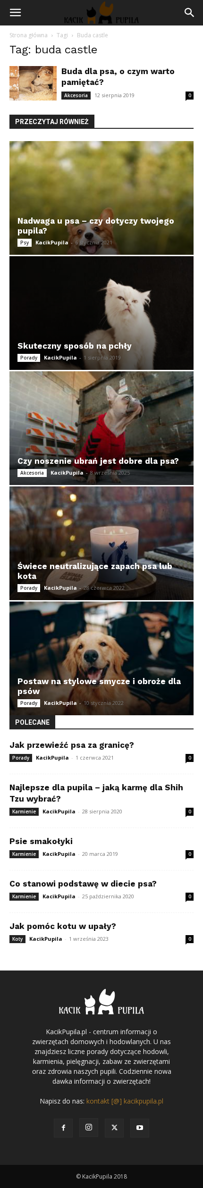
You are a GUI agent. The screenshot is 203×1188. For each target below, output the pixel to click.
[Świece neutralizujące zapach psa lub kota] (101, 543)
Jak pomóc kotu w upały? (62, 926)
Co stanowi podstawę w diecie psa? (83, 883)
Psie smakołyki (41, 841)
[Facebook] (63, 1128)
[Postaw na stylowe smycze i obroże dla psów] (101, 658)
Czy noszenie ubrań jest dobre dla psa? (98, 461)
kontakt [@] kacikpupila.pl (124, 1100)
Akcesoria (76, 95)
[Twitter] (114, 1128)
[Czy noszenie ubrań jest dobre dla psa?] (101, 428)
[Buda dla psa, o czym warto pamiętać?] (33, 83)
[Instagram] (88, 1127)
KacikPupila (51, 242)
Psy (24, 242)
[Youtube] (139, 1128)
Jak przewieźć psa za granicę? (71, 745)
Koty (17, 939)
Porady (28, 357)
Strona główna (28, 35)
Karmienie (24, 811)
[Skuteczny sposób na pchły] (101, 313)
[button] (15, 12)
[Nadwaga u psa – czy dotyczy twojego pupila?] (101, 198)
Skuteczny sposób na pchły (74, 346)
